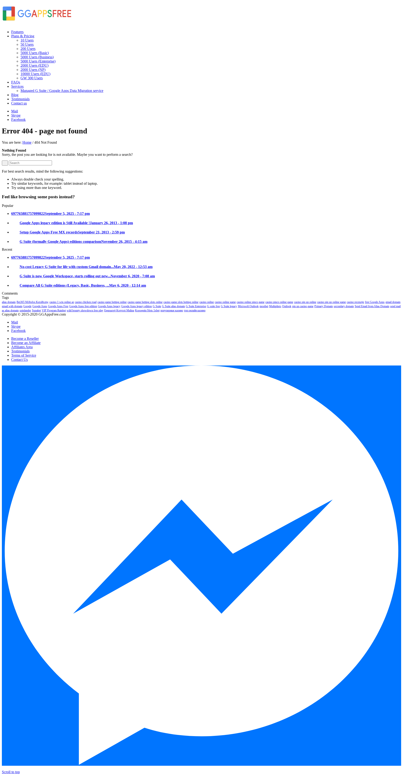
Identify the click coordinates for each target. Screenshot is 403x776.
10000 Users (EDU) (35, 74)
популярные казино (171, 310)
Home (26, 142)
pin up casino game (302, 306)
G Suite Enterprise (196, 306)
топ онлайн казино (194, 310)
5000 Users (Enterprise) (38, 61)
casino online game (225, 302)
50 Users (27, 44)
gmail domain (393, 302)
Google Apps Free (58, 306)
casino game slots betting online (180, 302)
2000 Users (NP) (33, 70)
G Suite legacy (229, 306)
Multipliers (275, 306)
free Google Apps (375, 302)
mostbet (264, 306)
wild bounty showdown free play (85, 310)
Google (27, 306)
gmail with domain (12, 306)
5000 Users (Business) (37, 57)
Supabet (36, 310)
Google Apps (39, 306)
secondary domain (344, 306)
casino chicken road (86, 302)
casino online (206, 302)
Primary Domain (323, 306)
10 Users (27, 40)
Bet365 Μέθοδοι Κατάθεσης (33, 302)
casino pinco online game (279, 302)
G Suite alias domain (173, 306)
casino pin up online (305, 302)
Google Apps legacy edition (136, 306)
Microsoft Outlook (248, 306)
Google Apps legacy (109, 306)
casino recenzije (355, 302)
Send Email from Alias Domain (372, 306)
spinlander (25, 310)
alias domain (9, 302)
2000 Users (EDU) (35, 65)
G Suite (157, 306)
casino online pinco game (250, 302)
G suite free (213, 306)
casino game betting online (112, 302)
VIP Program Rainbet (54, 310)
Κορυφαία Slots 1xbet (147, 310)
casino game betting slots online (145, 302)
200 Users (28, 49)
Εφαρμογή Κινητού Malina (119, 310)
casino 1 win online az (61, 302)
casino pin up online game (331, 302)
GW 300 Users (32, 78)
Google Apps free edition (83, 306)
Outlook (286, 306)
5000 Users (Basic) (35, 53)
